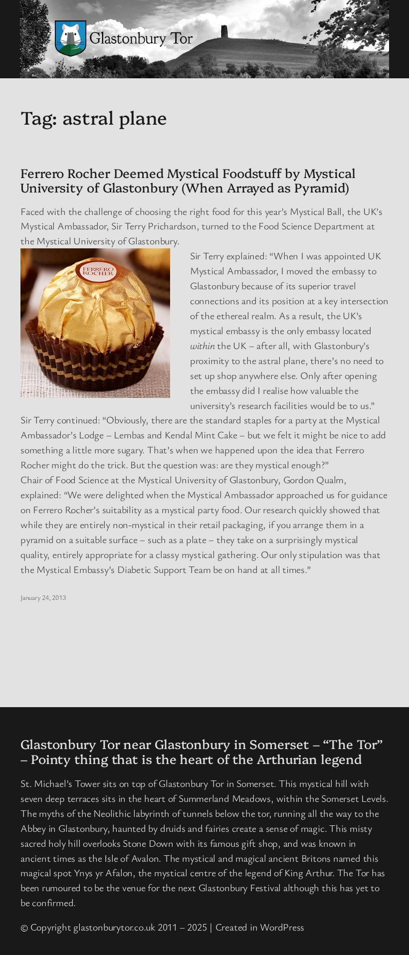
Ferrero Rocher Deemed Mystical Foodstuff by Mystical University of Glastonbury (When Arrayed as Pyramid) (188, 180)
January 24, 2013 (42, 597)
